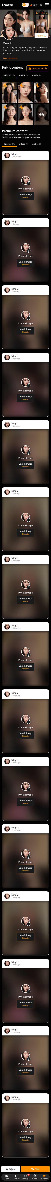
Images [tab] (9, 75)
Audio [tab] (36, 75)
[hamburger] (47, 5)
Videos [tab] (23, 75)
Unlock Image (25, 195)
